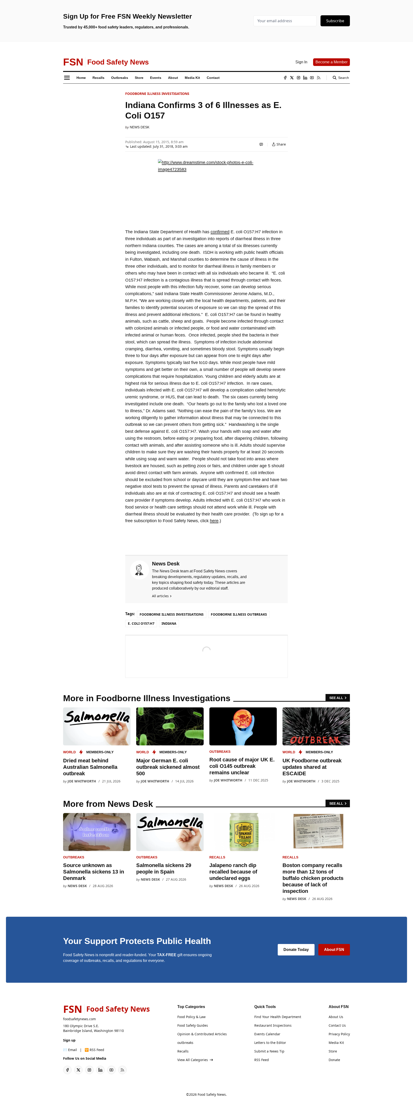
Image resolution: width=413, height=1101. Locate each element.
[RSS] (318, 78)
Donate (334, 1060)
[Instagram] (298, 78)
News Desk (139, 127)
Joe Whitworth (82, 781)
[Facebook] (285, 78)
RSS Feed (261, 1060)
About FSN (334, 950)
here (214, 520)
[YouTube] (312, 78)
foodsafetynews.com (79, 1019)
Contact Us (337, 1025)
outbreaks (219, 752)
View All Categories (192, 1060)
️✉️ (70, 1049)
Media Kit (336, 1042)
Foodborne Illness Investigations (157, 93)
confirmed (220, 231)
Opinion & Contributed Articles (202, 1034)
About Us (336, 1016)
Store (333, 1051)
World (69, 752)
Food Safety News (212, 1094)
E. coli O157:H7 (141, 623)
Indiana (169, 623)
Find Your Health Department (277, 1016)
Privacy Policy (339, 1034)
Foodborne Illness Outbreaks (239, 614)
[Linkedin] (305, 78)
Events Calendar (267, 1034)
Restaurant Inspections (273, 1025)
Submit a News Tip (269, 1051)
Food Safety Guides (192, 1025)
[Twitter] (292, 78)
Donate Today (296, 950)
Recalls (217, 857)
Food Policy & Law (191, 1016)
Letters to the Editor (270, 1042)
